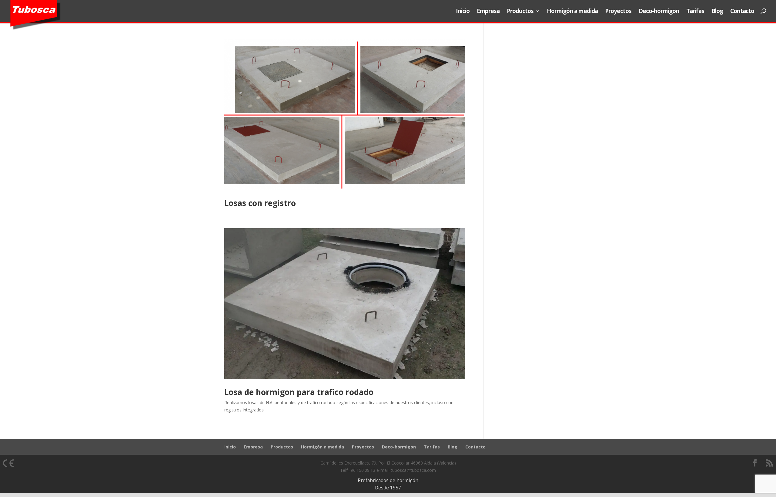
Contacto (742, 11)
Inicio (463, 11)
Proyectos (618, 11)
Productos (520, 11)
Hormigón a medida (572, 11)
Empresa (488, 11)
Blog (717, 11)
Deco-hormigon (659, 11)
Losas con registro (260, 203)
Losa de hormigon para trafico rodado (298, 392)
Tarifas (695, 11)
